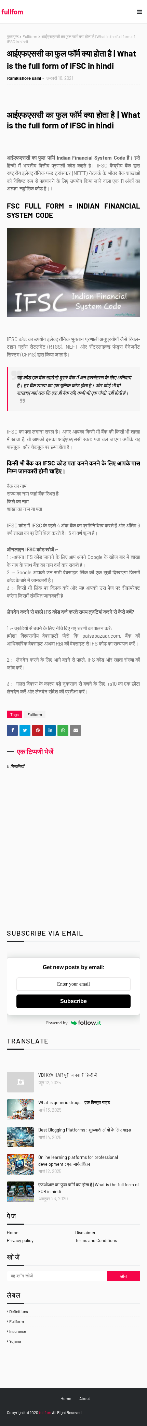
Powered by (57, 1022)
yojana (15, 1341)
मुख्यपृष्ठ (12, 36)
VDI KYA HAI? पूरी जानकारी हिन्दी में (67, 1075)
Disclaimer (85, 1232)
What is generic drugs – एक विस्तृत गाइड (74, 1102)
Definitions (18, 1311)
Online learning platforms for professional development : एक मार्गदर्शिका (78, 1160)
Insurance (17, 1331)
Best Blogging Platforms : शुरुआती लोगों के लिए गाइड (84, 1130)
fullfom (12, 12)
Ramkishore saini (24, 78)
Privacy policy (20, 1240)
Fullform (30, 36)
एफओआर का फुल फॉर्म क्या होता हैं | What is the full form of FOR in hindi (88, 1188)
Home (12, 1232)
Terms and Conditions (96, 1240)
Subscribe (73, 1001)
